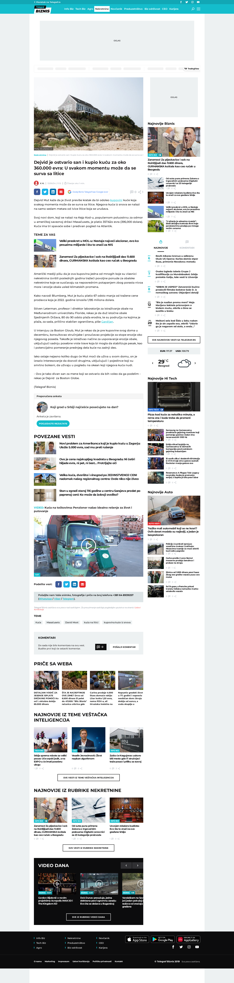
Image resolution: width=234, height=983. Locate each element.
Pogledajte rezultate (53, 423)
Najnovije (161, 124)
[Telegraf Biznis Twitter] (187, 2)
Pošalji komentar (124, 647)
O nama (38, 961)
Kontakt (119, 961)
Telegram (68, 598)
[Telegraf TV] (198, 2)
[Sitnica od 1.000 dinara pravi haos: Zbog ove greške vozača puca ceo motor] (156, 577)
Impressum (63, 961)
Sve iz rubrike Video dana (88, 917)
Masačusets (53, 622)
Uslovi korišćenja (81, 961)
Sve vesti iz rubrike (88, 848)
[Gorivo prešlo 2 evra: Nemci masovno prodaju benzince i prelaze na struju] (156, 563)
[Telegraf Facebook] (181, 2)
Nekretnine (40, 155)
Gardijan (107, 321)
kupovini (116, 200)
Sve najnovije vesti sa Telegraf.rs (174, 340)
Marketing (50, 961)
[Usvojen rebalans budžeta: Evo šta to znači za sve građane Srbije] (126, 810)
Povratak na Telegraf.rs (48, 2)
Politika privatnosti (102, 961)
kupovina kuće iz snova (117, 622)
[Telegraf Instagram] (192, 2)
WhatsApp (45, 598)
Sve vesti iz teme (88, 777)
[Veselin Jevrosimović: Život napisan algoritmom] (88, 739)
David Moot (71, 622)
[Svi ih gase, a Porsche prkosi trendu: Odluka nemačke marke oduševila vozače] (156, 591)
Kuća (38, 622)
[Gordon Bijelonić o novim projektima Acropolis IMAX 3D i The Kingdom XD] (57, 883)
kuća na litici (91, 622)
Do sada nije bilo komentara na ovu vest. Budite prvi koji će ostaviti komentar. (61, 647)
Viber (57, 598)
